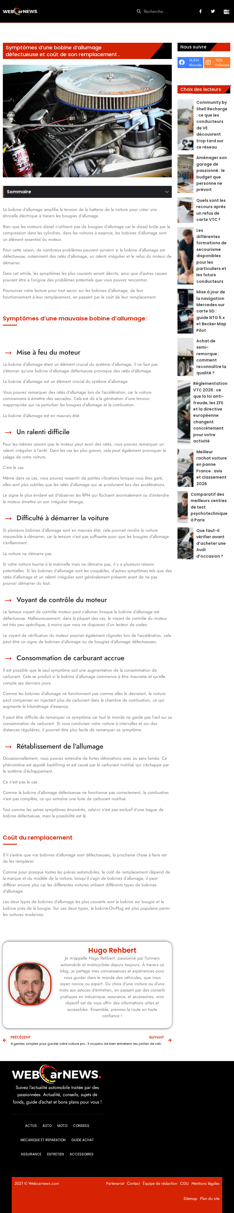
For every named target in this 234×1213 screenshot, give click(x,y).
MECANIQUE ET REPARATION (43, 1139)
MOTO (62, 1125)
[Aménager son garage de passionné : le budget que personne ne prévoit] (185, 174)
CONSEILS (81, 1125)
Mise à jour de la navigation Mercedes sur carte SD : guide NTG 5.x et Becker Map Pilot (211, 311)
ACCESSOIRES (82, 1154)
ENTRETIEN (55, 1154)
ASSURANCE (31, 1154)
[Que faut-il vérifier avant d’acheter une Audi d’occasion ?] (185, 543)
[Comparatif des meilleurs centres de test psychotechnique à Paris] (182, 507)
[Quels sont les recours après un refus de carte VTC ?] (185, 210)
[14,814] (182, 62)
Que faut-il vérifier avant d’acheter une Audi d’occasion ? (211, 543)
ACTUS (31, 1125)
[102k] (208, 62)
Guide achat (82, 1139)
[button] (226, 12)
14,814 (194, 60)
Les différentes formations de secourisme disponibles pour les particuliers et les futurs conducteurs (211, 255)
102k (218, 60)
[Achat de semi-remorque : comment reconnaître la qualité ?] (185, 357)
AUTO (47, 1125)
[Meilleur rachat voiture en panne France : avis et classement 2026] (185, 468)
